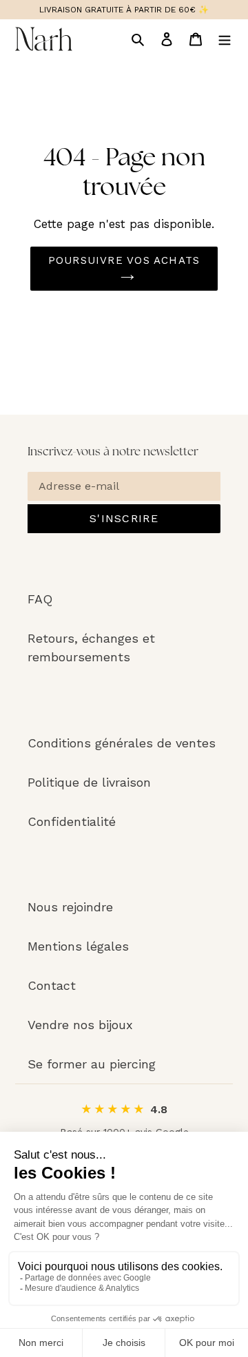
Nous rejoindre (70, 907)
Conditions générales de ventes (122, 743)
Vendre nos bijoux (80, 1024)
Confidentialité (72, 821)
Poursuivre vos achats (124, 260)
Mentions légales (78, 946)
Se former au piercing (92, 1064)
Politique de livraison (89, 782)
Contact (52, 985)
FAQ (40, 599)
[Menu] (224, 39)
